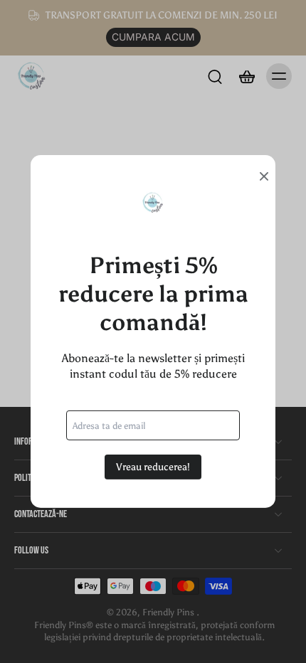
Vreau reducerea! (153, 467)
